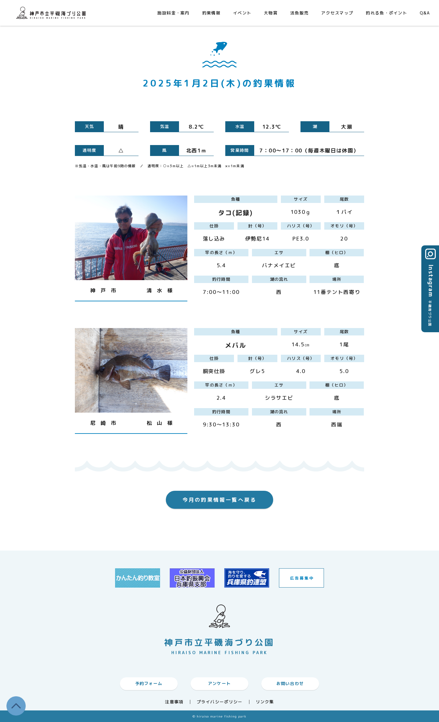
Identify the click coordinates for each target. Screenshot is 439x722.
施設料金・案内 (173, 13)
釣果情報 (211, 13)
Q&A (425, 13)
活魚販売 (299, 13)
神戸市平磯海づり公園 (52, 12)
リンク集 (265, 702)
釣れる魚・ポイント (386, 13)
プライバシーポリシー (220, 702)
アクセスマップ (337, 13)
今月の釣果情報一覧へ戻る (219, 499)
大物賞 (271, 13)
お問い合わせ (290, 683)
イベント (242, 13)
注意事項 (174, 702)
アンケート (219, 683)
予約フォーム (149, 683)
